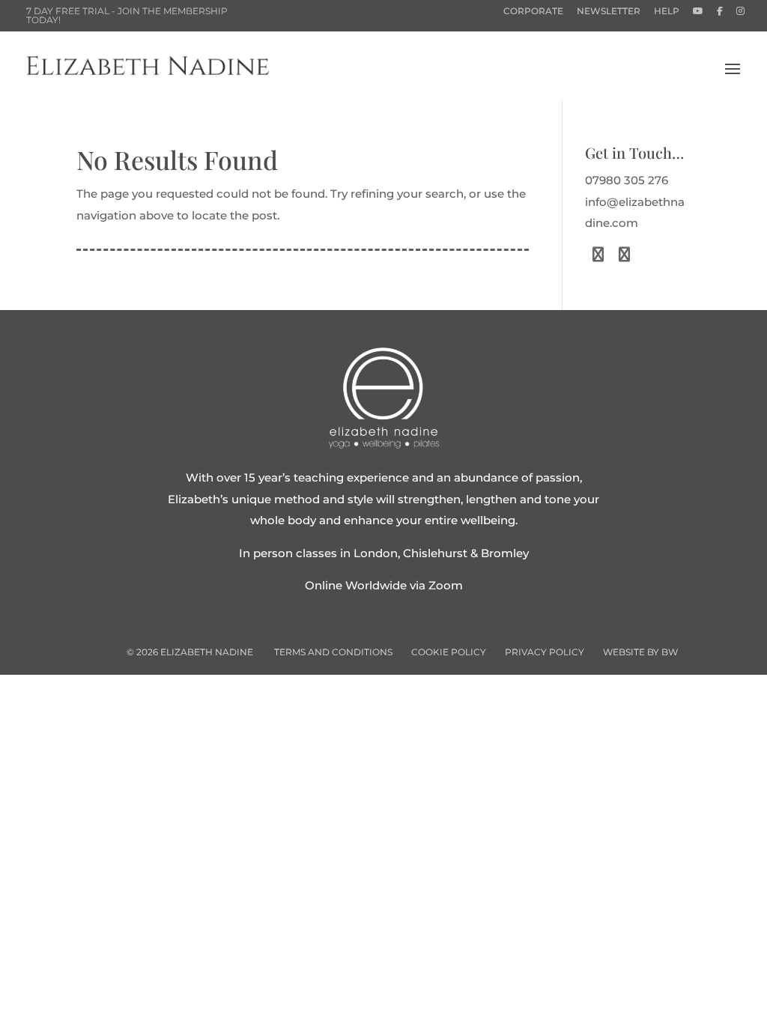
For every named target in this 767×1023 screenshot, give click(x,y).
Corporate (533, 11)
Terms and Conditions (333, 652)
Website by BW (640, 652)
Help (666, 11)
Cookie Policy (448, 652)
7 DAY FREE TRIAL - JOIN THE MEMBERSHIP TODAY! (127, 15)
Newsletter (608, 11)
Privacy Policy (544, 652)
